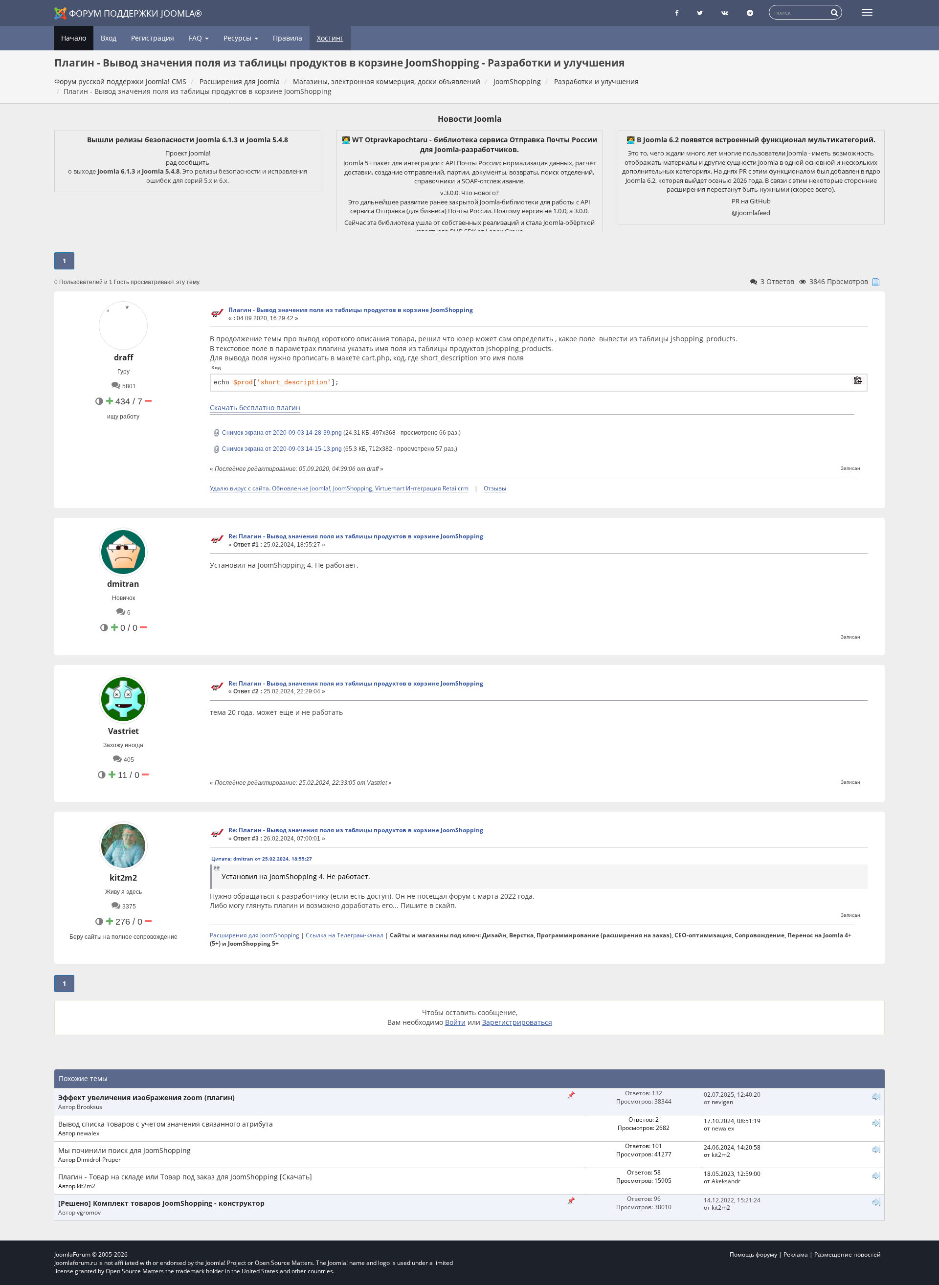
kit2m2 (123, 877)
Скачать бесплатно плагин (255, 407)
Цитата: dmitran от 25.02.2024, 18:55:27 (261, 858)
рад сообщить (187, 162)
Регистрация (152, 38)
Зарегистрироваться (517, 1022)
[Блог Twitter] (700, 13)
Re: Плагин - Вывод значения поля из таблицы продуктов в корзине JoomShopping (355, 536)
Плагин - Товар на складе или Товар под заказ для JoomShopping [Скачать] (185, 1176)
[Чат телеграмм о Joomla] (749, 13)
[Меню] (867, 12)
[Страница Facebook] (677, 13)
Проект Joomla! (187, 153)
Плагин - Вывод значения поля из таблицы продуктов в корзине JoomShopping (350, 309)
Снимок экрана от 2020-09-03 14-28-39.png (281, 432)
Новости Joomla (470, 118)
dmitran (123, 583)
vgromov (89, 1212)
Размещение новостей (847, 1254)
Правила (287, 38)
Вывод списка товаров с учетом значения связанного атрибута (165, 1124)
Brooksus (89, 1106)
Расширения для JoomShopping (254, 935)
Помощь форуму (753, 1254)
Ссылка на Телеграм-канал (344, 935)
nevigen (722, 1102)
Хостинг (330, 38)
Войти (455, 1022)
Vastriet (123, 731)
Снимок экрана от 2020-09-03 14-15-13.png (281, 448)
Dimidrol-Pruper (99, 1159)
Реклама (795, 1254)
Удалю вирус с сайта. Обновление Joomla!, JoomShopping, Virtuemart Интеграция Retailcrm (339, 488)
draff (123, 357)
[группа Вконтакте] (725, 13)
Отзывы (495, 488)
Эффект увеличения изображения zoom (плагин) (146, 1097)
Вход (108, 38)
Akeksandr (726, 1181)
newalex (88, 1133)
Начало (73, 38)
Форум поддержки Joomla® (135, 13)
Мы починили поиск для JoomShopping (124, 1150)
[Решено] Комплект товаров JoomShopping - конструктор (161, 1203)
